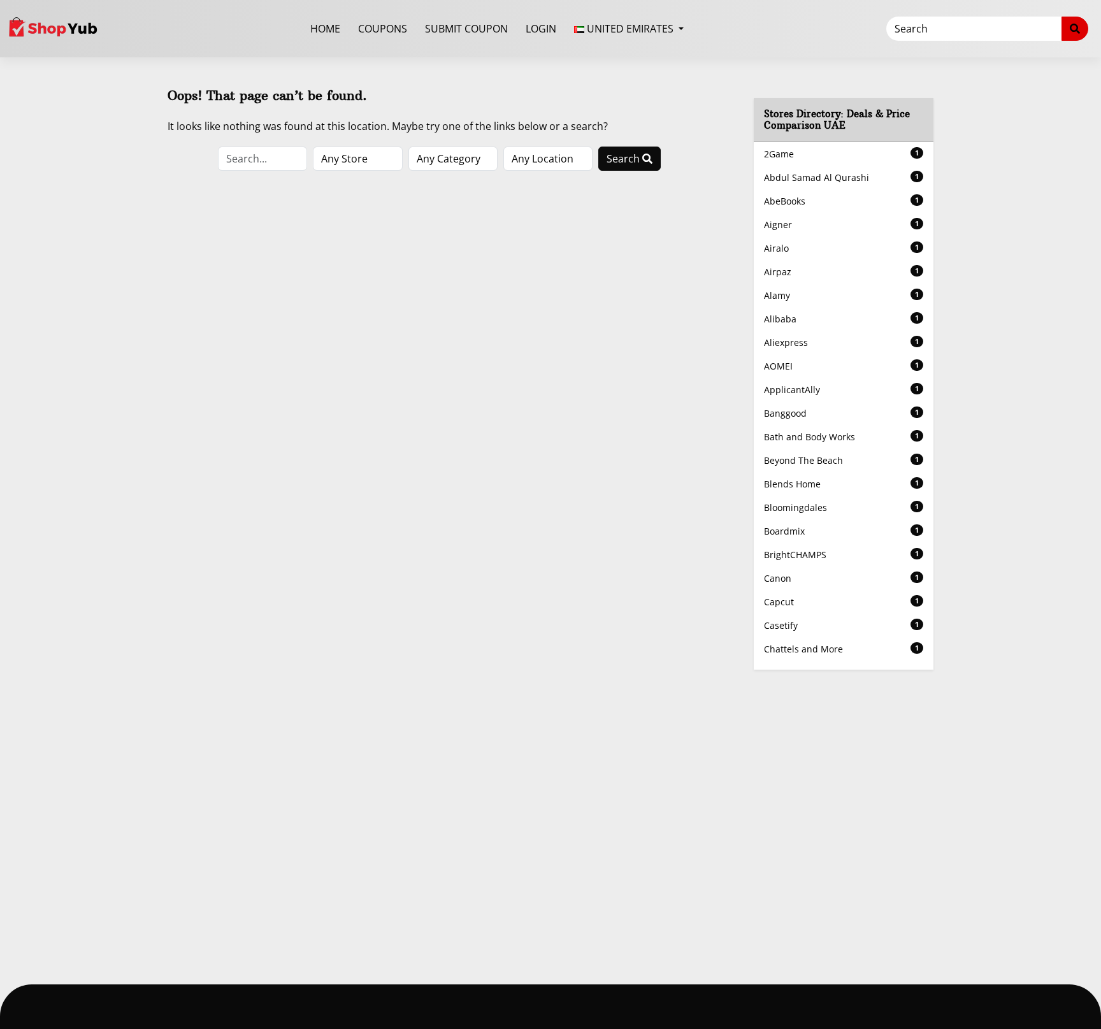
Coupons (382, 29)
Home (325, 29)
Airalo (841, 248)
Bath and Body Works (841, 437)
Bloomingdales (841, 507)
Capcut (841, 602)
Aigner (841, 225)
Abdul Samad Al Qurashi (841, 177)
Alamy (841, 295)
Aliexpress (841, 342)
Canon (841, 578)
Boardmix (841, 531)
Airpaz (841, 272)
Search (624, 159)
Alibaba (841, 319)
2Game (841, 154)
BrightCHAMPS (841, 555)
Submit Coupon (466, 29)
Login (541, 29)
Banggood (841, 413)
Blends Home (841, 484)
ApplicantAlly (841, 390)
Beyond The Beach (841, 460)
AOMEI (841, 366)
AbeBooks (841, 201)
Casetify (841, 625)
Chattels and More (841, 649)
